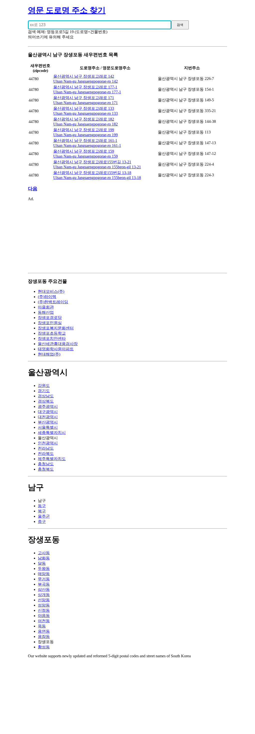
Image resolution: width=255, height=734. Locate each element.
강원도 (44, 385)
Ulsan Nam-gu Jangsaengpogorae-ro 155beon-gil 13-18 (97, 178)
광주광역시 (48, 406)
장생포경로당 (50, 317)
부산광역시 (48, 422)
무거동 (44, 579)
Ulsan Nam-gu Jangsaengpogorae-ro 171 (85, 103)
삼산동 (44, 589)
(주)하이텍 (47, 297)
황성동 (44, 647)
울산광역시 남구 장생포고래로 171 (83, 98)
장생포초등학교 (52, 333)
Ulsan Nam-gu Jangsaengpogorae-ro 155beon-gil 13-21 (97, 167)
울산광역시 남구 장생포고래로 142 (83, 76)
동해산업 (46, 312)
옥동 (42, 626)
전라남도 (46, 448)
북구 (42, 511)
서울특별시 (48, 427)
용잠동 (44, 636)
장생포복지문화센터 (56, 328)
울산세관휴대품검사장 (58, 344)
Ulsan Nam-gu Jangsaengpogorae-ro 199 (85, 135)
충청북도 (46, 469)
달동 (42, 563)
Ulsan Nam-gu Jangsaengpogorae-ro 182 (85, 124)
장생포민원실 (50, 323)
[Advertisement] (127, 236)
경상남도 (46, 396)
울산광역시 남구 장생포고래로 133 (83, 108)
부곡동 (44, 584)
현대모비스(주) (51, 291)
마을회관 (46, 307)
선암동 (44, 600)
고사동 (44, 553)
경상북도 (46, 401)
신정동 (44, 610)
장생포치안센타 (52, 338)
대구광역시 (48, 412)
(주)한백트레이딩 (53, 302)
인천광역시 (48, 443)
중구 (42, 521)
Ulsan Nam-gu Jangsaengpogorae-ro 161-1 (87, 145)
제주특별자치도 (52, 459)
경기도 (44, 391)
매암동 (44, 574)
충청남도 (46, 464)
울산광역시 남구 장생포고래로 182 (83, 119)
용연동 (44, 631)
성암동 (44, 605)
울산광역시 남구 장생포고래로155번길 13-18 (92, 173)
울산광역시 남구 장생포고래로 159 (83, 151)
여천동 (44, 621)
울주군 (44, 516)
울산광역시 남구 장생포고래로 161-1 (85, 140)
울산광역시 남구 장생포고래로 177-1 (85, 87)
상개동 (44, 595)
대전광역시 (48, 417)
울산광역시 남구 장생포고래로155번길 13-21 (92, 162)
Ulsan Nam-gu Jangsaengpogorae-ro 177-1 (87, 92)
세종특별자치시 (52, 432)
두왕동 (44, 568)
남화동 (44, 558)
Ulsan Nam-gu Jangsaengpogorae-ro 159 (85, 156)
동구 (42, 506)
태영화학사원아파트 (56, 349)
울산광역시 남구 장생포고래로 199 (83, 130)
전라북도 (46, 453)
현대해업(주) (49, 354)
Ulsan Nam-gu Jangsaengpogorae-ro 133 (85, 113)
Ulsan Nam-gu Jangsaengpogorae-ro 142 (85, 81)
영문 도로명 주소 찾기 (67, 10)
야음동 (44, 615)
